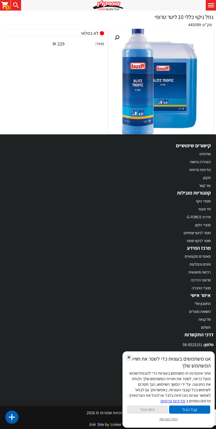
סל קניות (204, 319)
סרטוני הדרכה (201, 279)
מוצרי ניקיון (203, 224)
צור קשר (205, 185)
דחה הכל (147, 409)
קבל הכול (189, 409)
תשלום (206, 327)
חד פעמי (204, 208)
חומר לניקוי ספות (199, 240)
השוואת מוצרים (200, 311)
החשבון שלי (203, 303)
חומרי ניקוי (203, 201)
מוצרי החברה (201, 287)
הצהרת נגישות (200, 161)
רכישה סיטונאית (199, 272)
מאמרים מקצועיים (198, 256)
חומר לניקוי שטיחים (197, 232)
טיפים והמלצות (200, 264)
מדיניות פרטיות (200, 169)
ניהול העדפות (168, 419)
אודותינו (205, 153)
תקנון (207, 177)
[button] (117, 38)
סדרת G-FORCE (199, 216)
